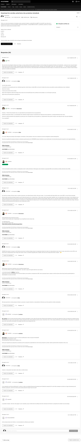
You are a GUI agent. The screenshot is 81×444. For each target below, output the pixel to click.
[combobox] (20, 1)
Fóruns (9, 6)
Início (2, 9)
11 (6, 294)
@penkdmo (4, 337)
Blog (13, 6)
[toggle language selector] (73, 1)
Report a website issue (74, 440)
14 (6, 362)
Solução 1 (58, 27)
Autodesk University (31, 6)
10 (6, 260)
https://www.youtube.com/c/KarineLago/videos (12, 224)
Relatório (19, 43)
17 (6, 414)
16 (6, 396)
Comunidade (3, 6)
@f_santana (4, 318)
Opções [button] (78, 12)
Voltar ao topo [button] (6, 440)
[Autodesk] (5, 1)
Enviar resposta (73, 430)
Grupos (21, 6)
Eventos (16, 6)
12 (6, 311)
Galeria (24, 6)
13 (6, 330)
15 (6, 378)
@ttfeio (13, 272)
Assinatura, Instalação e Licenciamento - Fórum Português (23, 9)
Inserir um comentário (6, 43)
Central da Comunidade (8, 9)
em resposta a (16, 81)
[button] (79, 16)
